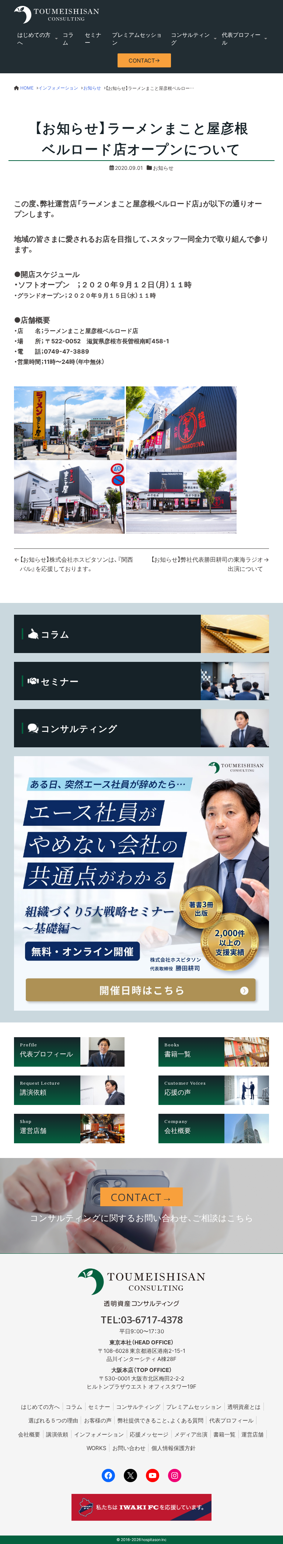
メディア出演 (190, 1434)
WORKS (96, 1448)
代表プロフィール (241, 38)
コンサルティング (190, 38)
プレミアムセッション (137, 38)
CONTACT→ (144, 60)
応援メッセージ (149, 1434)
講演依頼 (57, 1434)
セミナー (93, 38)
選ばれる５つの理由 (53, 1420)
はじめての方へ (33, 38)
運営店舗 (252, 1434)
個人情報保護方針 (173, 1448)
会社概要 (29, 1434)
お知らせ (163, 167)
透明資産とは (244, 1407)
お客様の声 (98, 1420)
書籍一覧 (224, 1434)
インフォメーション (99, 1434)
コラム (68, 38)
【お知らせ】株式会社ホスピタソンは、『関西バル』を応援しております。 (76, 564)
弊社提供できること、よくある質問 (160, 1420)
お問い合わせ (129, 1448)
